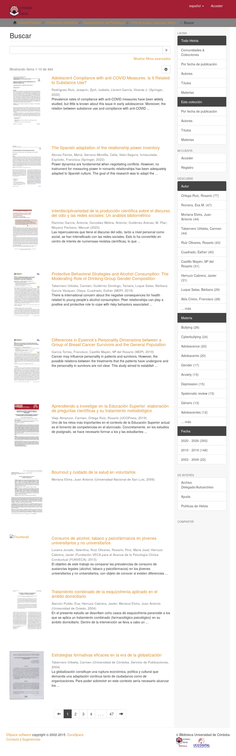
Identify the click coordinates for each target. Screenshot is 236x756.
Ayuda (185, 496)
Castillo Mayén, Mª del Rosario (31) (197, 263)
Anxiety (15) (190, 374)
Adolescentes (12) (194, 412)
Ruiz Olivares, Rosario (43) (201, 242)
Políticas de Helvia (194, 506)
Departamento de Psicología (104, 22)
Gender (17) (190, 365)
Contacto (12, 739)
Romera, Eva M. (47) (196, 205)
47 (111, 714)
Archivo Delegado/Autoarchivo (197, 484)
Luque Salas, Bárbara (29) (200, 289)
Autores (186, 73)
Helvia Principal (29, 22)
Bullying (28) (190, 327)
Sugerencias (31, 739)
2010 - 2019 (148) (194, 450)
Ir (166, 50)
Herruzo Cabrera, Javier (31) (198, 277)
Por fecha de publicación (199, 64)
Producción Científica (62, 22)
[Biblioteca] (183, 742)
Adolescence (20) (194, 346)
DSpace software (18, 734)
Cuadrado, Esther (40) (197, 252)
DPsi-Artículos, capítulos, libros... (155, 22)
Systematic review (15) (197, 393)
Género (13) (190, 402)
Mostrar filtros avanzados (152, 58)
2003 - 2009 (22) (193, 459)
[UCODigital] (202, 742)
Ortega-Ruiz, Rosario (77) (200, 195)
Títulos (186, 83)
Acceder (187, 158)
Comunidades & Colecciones (192, 52)
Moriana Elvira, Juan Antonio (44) (196, 216)
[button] (196, 6)
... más (186, 308)
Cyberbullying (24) (194, 336)
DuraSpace (75, 734)
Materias (187, 92)
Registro (187, 167)
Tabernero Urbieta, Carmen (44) (201, 230)
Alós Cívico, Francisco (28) (200, 299)
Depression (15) (193, 384)
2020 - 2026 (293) (194, 440)
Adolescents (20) (193, 355)
